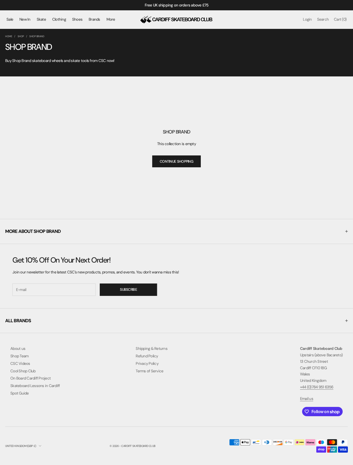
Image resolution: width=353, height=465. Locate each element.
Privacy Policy (147, 363)
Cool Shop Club (23, 371)
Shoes (77, 19)
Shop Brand (36, 36)
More (110, 19)
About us (17, 348)
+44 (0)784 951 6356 (316, 387)
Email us (306, 398)
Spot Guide (19, 393)
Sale (9, 19)
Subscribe (128, 289)
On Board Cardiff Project (30, 378)
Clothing (59, 19)
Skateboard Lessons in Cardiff (35, 385)
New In (24, 19)
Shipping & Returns (151, 348)
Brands (94, 19)
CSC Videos (20, 363)
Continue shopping (176, 161)
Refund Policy (147, 356)
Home (8, 36)
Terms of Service (149, 371)
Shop (21, 36)
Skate (41, 19)
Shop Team (19, 356)
